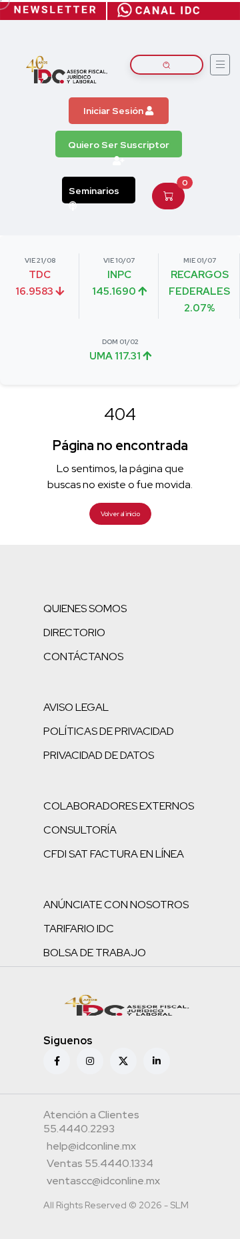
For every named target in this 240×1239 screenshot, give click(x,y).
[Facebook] (56, 1061)
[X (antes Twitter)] (123, 1061)
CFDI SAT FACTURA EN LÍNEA (113, 854)
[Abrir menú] (220, 64)
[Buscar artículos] (166, 65)
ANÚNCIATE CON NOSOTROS (116, 905)
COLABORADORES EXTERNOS (118, 806)
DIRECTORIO (74, 633)
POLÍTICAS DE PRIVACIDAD (108, 731)
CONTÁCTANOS (83, 657)
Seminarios (94, 191)
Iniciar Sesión (114, 111)
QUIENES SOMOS (85, 608)
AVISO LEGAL (76, 707)
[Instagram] (90, 1061)
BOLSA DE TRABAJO (94, 953)
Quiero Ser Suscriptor (118, 145)
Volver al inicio (120, 513)
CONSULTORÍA (80, 830)
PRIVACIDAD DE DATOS (98, 755)
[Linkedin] (156, 1061)
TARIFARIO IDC (78, 929)
